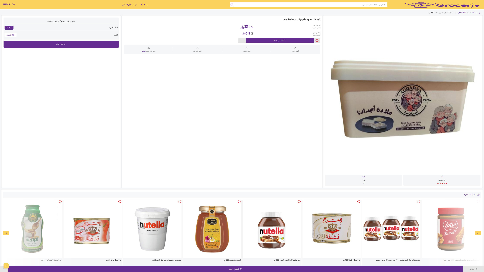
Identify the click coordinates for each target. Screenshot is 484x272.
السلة (143, 4)
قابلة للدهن (461, 12)
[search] (232, 4)
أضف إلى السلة (278, 41)
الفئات (472, 12)
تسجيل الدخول (128, 4)
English (7, 4)
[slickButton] (6, 233)
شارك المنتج (59, 44)
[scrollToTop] (6, 265)
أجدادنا (9, 27)
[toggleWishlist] (317, 40)
